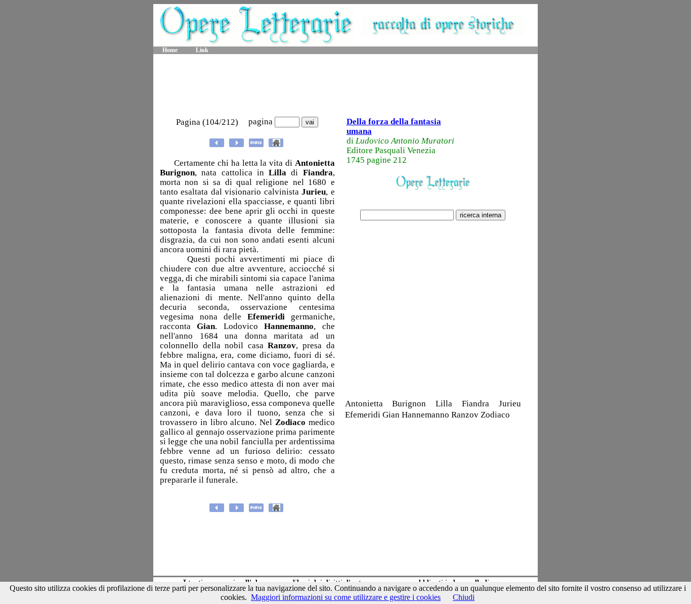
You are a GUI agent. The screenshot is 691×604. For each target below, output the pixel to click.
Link (202, 50)
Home (170, 50)
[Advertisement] (345, 86)
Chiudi (463, 597)
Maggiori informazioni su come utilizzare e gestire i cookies (346, 597)
